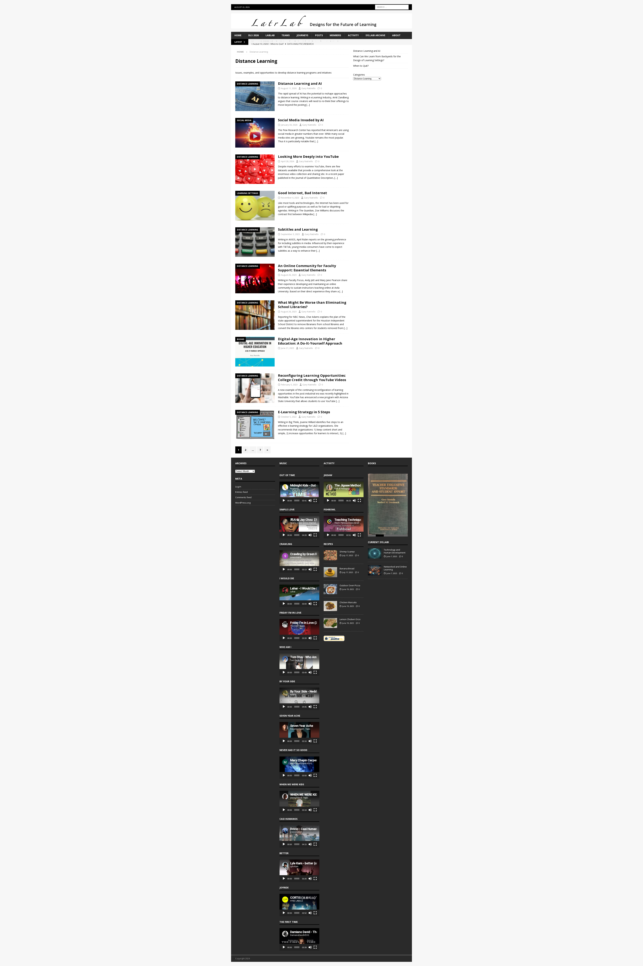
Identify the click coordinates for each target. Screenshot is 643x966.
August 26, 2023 (289, 274)
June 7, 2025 (391, 556)
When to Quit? (361, 65)
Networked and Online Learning (395, 568)
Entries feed (241, 491)
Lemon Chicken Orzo (350, 619)
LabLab (270, 35)
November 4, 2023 (290, 197)
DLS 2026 (253, 35)
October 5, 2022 (289, 416)
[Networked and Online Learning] (374, 570)
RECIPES (328, 544)
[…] (308, 104)
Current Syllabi (378, 542)
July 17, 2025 (347, 555)
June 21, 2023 (287, 348)
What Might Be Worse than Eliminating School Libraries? (312, 304)
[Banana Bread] (330, 572)
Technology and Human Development (394, 551)
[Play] (283, 500)
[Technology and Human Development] (374, 553)
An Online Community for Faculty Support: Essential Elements (307, 267)
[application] (299, 493)
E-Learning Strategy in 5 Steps (304, 412)
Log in (238, 486)
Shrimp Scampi (347, 551)
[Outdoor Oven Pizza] (330, 589)
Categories (359, 74)
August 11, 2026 (289, 88)
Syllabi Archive (375, 35)
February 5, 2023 (289, 384)
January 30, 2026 (289, 124)
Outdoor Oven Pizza (350, 585)
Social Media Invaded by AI (301, 120)
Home (237, 35)
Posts (319, 35)
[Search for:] (392, 6)
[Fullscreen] (315, 500)
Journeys (302, 35)
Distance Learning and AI (300, 83)
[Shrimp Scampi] (330, 555)
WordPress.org (243, 502)
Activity (353, 35)
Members (335, 35)
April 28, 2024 (287, 161)
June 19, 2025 (348, 589)
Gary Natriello (308, 88)
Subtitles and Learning (298, 229)
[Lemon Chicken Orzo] (330, 623)
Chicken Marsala (348, 602)
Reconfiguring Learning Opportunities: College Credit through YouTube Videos (312, 377)
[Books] (255, 352)
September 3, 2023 (290, 234)
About (396, 35)
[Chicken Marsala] (330, 606)
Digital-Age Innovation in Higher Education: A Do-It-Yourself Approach (310, 341)
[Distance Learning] (255, 96)
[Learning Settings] (255, 205)
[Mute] (310, 500)
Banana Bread (347, 568)
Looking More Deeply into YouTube (308, 156)
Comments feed (243, 497)
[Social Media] (255, 133)
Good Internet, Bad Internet (302, 193)
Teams (285, 35)
